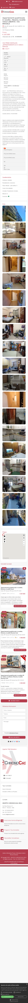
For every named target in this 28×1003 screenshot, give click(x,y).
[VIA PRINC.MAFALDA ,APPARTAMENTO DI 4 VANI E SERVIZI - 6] (14, 298)
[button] (2, 576)
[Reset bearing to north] (24, 544)
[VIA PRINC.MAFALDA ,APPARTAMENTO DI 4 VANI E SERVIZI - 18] (14, 501)
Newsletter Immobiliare (11, 838)
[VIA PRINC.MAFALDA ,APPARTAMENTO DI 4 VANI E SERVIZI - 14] (14, 433)
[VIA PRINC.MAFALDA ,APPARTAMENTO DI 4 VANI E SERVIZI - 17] (14, 484)
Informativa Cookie (20, 853)
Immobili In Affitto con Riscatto (9, 791)
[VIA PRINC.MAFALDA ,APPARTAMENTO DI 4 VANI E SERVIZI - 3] (14, 247)
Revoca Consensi (14, 855)
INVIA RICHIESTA (14, 737)
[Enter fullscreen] (24, 535)
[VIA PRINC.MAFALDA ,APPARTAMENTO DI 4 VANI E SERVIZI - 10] (14, 366)
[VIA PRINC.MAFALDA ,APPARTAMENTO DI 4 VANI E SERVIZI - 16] (14, 467)
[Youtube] (6, 1)
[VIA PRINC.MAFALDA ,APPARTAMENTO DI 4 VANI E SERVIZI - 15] (14, 450)
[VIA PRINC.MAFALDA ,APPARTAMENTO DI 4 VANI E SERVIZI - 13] (14, 416)
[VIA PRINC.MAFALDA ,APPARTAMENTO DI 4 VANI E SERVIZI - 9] (14, 349)
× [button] (26, 984)
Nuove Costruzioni (6, 789)
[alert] (14, 993)
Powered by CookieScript (14, 1001)
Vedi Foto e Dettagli (20, 606)
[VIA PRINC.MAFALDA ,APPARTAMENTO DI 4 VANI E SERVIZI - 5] (14, 281)
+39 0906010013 (15, 4)
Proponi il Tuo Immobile (11, 830)
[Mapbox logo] (6, 558)
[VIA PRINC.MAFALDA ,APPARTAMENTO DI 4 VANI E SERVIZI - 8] (14, 332)
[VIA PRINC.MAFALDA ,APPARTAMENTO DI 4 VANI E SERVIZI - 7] (14, 315)
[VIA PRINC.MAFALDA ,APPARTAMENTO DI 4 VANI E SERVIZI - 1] (14, 213)
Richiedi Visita (14, 701)
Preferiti (13, 7)
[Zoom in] (24, 541)
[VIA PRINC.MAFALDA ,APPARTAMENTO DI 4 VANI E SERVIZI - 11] (14, 383)
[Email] (11, 741)
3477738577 (8, 775)
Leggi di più (24, 990)
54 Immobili (8, 778)
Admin (4, 853)
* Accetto (11, 733)
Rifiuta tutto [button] (21, 996)
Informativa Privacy (10, 853)
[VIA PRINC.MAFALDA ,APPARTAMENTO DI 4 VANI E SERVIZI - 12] (14, 399)
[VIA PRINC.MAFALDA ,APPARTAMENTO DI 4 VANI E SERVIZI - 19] (14, 518)
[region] (14, 546)
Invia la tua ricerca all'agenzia (13, 820)
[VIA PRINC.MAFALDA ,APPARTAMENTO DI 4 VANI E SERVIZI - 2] (14, 230)
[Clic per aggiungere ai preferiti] (24, 568)
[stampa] (9, 741)
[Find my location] (24, 538)
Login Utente (5, 7)
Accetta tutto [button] (7, 996)
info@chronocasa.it (18, 1)
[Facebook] (9, 1)
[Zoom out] (24, 542)
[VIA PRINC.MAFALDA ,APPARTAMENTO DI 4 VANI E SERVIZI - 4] (14, 264)
